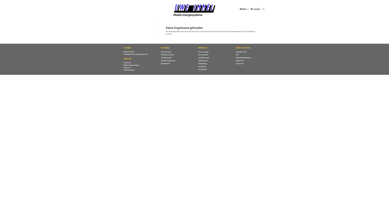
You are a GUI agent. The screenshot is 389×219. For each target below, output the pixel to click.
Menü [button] (244, 9)
